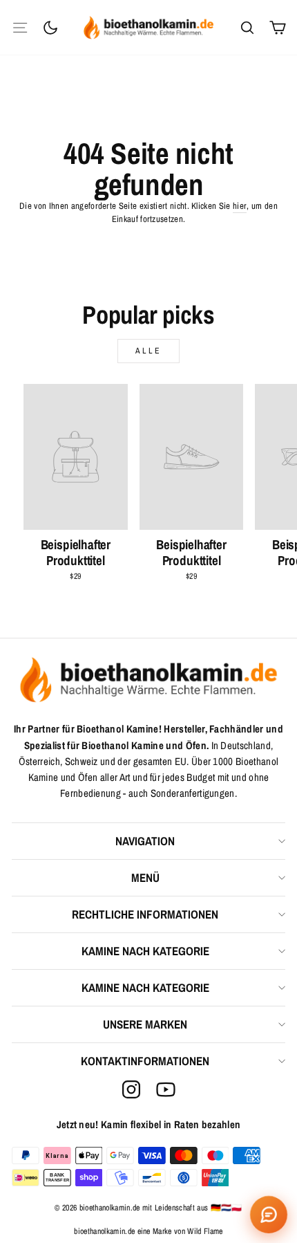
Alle (148, 350)
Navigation (145, 841)
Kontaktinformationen (145, 1061)
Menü (145, 877)
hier (240, 206)
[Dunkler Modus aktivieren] (50, 28)
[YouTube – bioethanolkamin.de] (165, 1089)
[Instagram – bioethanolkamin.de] (131, 1089)
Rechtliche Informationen (145, 914)
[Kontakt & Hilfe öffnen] (268, 1214)
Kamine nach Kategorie (145, 951)
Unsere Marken (145, 1024)
